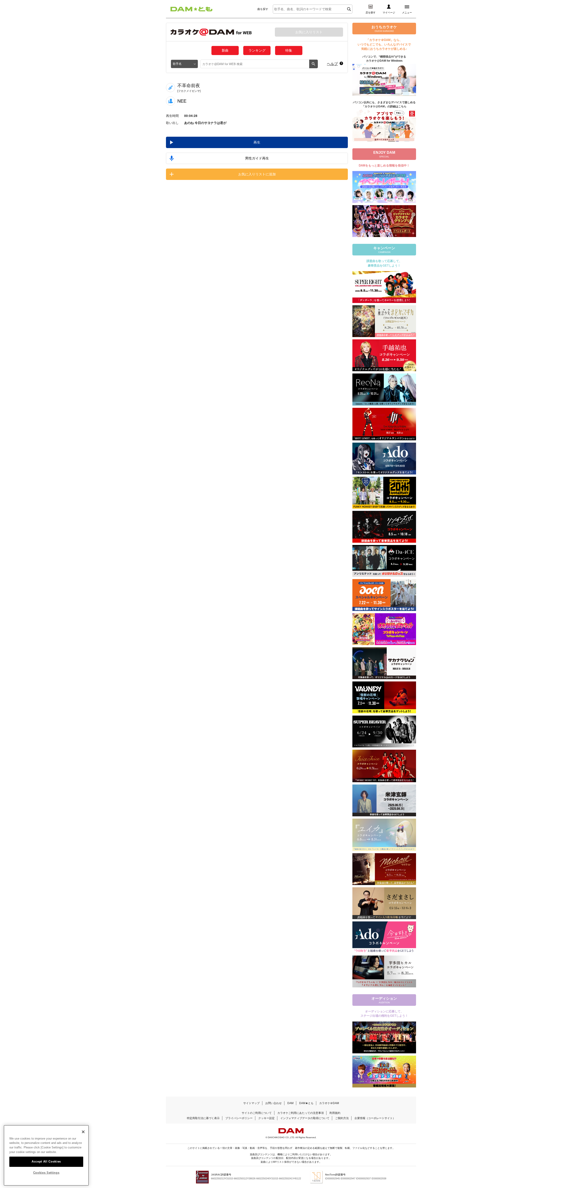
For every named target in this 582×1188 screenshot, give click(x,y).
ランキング (257, 50)
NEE (181, 100)
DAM (290, 1103)
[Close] (83, 1132)
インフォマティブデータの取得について (304, 1118)
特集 (288, 50)
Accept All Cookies (46, 1161)
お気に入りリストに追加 (257, 174)
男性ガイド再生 (257, 158)
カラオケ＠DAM (329, 1103)
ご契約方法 (342, 1118)
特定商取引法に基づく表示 (203, 1118)
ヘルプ (332, 64)
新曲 (225, 50)
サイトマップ (251, 1103)
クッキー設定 (266, 1118)
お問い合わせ (273, 1103)
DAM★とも (306, 1103)
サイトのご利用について (257, 1113)
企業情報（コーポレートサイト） (374, 1118)
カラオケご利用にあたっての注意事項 (300, 1113)
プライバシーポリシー (239, 1118)
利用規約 (334, 1113)
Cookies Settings (46, 1172)
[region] (46, 1155)
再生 (256, 142)
